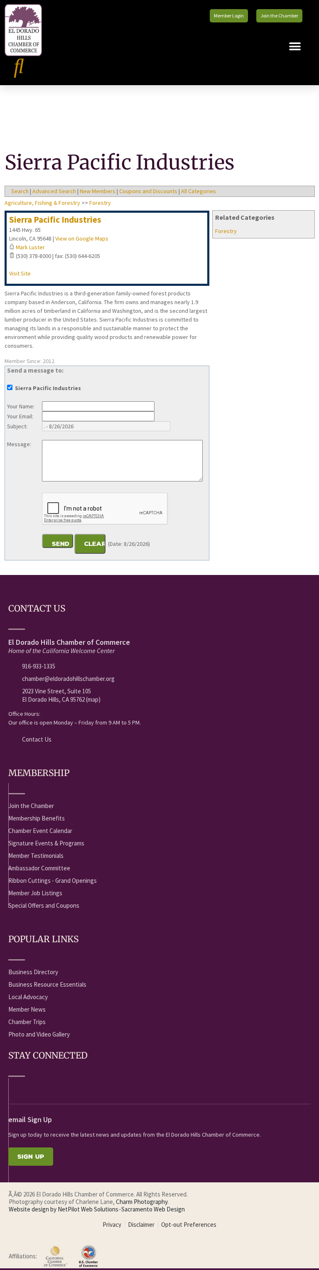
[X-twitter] (43, 1088)
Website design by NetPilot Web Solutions (63, 1209)
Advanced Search (54, 191)
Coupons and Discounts (148, 191)
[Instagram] (74, 1088)
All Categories (198, 191)
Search (20, 191)
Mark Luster (30, 247)
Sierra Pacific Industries (55, 219)
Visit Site (20, 273)
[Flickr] (59, 1088)
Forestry (226, 231)
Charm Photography (141, 1202)
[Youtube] (28, 1088)
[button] (295, 46)
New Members (97, 191)
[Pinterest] (89, 1088)
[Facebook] (12, 1088)
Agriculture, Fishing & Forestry (42, 202)
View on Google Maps (81, 238)
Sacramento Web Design (153, 1209)
